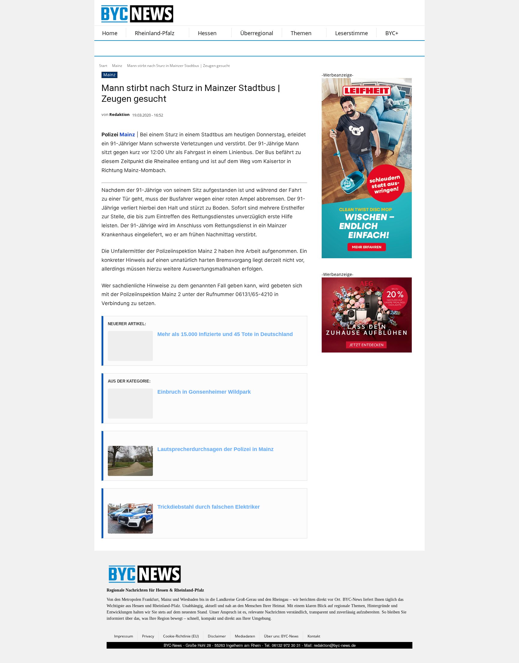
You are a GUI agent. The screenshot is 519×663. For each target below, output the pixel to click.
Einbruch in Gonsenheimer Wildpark (204, 392)
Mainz (117, 65)
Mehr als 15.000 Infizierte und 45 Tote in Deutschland (225, 334)
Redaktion (119, 114)
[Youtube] (178, 48)
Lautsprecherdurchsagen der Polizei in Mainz (215, 449)
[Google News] (193, 48)
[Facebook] (103, 48)
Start (103, 65)
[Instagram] (118, 48)
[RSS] (133, 48)
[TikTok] (148, 48)
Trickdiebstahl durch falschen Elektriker (208, 507)
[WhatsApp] (163, 48)
